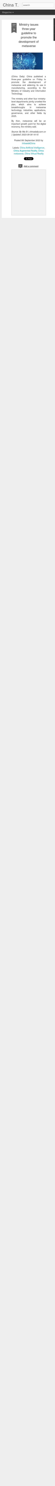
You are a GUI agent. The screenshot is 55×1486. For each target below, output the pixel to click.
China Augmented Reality (25, 150)
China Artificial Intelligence (32, 147)
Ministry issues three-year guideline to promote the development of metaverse (29, 35)
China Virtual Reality (34, 153)
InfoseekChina (28, 143)
